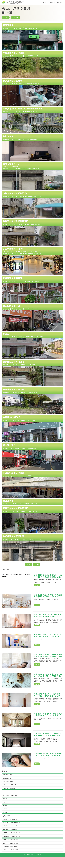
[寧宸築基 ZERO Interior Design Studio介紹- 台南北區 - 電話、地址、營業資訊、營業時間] (32, 110)
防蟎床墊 (5, 802)
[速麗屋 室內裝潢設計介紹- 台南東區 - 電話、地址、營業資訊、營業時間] (32, 418)
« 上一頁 (28, 564)
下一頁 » (37, 564)
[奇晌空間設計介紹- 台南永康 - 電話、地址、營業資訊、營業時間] (32, 26)
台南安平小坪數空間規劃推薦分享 (11, 829)
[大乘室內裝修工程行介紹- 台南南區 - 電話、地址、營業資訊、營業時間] (32, 82)
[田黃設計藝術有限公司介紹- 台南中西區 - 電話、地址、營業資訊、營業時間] (32, 474)
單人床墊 (5, 812)
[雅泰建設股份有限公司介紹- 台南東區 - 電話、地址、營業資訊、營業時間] (32, 363)
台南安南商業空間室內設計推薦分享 (12, 850)
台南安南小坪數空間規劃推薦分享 (11, 833)
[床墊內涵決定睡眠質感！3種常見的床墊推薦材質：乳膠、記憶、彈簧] (32, 739)
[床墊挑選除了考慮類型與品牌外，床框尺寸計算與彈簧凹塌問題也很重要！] (32, 581)
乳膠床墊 (5, 798)
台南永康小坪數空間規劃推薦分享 (11, 819)
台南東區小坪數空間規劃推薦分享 (11, 839)
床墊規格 (5, 809)
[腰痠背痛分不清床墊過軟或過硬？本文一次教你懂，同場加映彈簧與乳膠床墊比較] (32, 680)
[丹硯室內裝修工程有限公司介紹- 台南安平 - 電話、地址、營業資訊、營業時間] (32, 509)
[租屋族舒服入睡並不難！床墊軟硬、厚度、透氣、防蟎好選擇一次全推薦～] (32, 700)
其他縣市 (6, 17)
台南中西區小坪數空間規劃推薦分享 (12, 822)
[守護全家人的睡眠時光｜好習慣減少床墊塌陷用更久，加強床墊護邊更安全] (32, 720)
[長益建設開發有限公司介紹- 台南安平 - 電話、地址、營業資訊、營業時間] (32, 537)
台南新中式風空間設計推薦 (9, 785)
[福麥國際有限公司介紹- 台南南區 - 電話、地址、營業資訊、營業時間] (32, 307)
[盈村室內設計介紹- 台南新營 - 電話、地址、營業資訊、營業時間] (32, 446)
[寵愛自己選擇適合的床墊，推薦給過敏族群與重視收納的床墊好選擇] (32, 601)
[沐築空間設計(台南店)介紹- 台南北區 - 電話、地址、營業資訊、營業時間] (32, 251)
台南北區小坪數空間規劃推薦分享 (11, 836)
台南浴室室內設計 (7, 774)
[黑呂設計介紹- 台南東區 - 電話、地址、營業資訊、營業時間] (32, 335)
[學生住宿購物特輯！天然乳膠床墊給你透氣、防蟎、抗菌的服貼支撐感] (32, 759)
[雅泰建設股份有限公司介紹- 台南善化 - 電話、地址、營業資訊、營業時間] (32, 390)
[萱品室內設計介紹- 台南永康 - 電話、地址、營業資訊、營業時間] (32, 502)
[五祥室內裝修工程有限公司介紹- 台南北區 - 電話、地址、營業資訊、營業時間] (32, 194)
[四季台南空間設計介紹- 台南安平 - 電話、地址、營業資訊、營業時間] (32, 166)
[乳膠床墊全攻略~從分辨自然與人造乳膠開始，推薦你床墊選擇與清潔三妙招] (32, 620)
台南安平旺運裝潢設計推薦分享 (10, 846)
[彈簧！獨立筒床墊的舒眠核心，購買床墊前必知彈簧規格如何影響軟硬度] (32, 660)
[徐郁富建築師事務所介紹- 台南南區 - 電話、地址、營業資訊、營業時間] (32, 279)
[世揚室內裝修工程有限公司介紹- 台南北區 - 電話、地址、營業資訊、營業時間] (32, 222)
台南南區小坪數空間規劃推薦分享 (11, 843)
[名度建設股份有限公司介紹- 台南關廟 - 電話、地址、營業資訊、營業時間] (32, 54)
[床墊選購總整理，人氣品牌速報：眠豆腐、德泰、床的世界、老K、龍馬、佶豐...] (32, 640)
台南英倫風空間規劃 (8, 781)
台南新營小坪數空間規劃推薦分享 (11, 826)
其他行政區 (15, 17)
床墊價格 (5, 805)
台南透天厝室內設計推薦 (9, 788)
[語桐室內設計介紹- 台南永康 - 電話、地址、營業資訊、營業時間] (32, 137)
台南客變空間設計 (7, 778)
